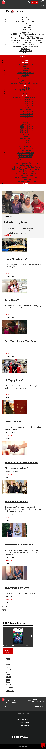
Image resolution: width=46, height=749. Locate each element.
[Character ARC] (14, 413)
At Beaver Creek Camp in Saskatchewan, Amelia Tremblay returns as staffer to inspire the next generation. (22, 552)
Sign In (37, 5)
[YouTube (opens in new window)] (22, 737)
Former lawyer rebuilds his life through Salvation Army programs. (23, 266)
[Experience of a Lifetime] (14, 536)
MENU (40, 1)
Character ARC (13, 421)
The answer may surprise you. (16, 347)
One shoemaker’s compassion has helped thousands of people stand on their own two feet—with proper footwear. (23, 509)
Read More (7, 235)
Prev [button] (6, 606)
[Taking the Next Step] (14, 579)
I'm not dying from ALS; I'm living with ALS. (21, 593)
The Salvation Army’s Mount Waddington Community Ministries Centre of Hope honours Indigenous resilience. (19, 231)
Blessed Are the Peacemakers (21, 462)
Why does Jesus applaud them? (16, 468)
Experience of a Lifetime (19, 544)
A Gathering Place (16, 222)
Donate (42, 5)
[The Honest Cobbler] (14, 493)
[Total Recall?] (14, 292)
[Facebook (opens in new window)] (13, 737)
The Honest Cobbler (16, 501)
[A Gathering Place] (23, 213)
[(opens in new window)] (29, 700)
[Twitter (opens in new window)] (17, 737)
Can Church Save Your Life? (21, 341)
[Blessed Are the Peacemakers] (14, 454)
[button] (5, 706)
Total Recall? (12, 300)
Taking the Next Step (17, 587)
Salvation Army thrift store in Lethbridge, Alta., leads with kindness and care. (22, 387)
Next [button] (4, 611)
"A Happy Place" (14, 380)
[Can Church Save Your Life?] (14, 333)
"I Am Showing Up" (16, 259)
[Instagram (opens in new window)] (26, 737)
